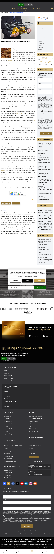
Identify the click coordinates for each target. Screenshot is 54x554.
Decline (27, 280)
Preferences (15, 280)
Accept (39, 280)
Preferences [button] (35, 276)
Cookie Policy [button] (34, 275)
